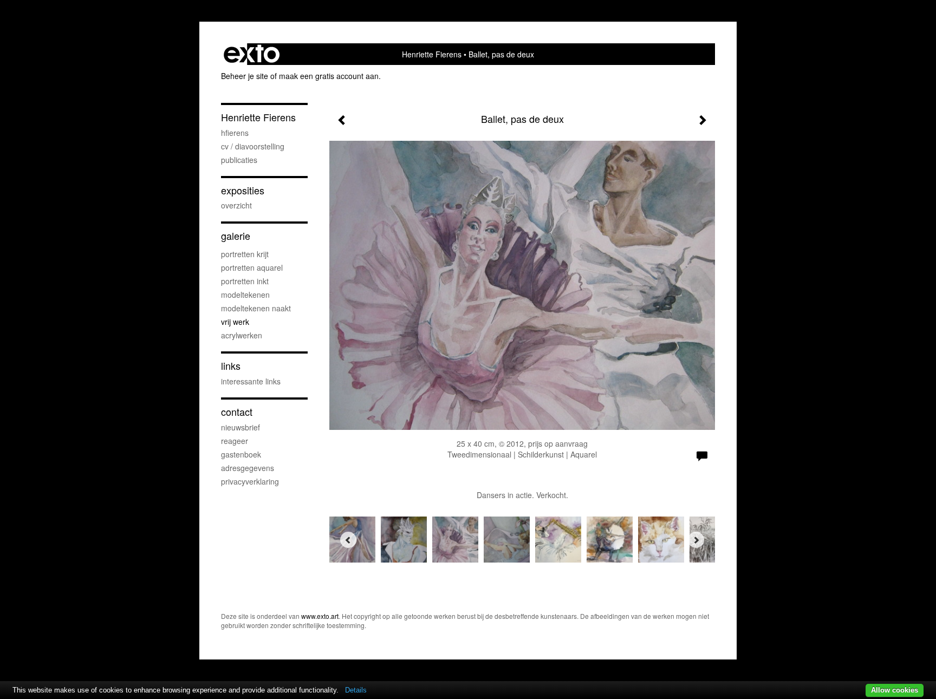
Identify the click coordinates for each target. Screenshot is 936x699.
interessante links (251, 381)
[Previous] (348, 540)
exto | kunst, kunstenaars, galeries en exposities (251, 54)
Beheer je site (244, 75)
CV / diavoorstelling (252, 146)
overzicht (236, 205)
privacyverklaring (250, 481)
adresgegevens (247, 467)
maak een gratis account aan (329, 75)
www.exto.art (320, 615)
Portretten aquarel (252, 267)
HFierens (235, 132)
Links (230, 366)
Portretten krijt (245, 254)
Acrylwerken (241, 335)
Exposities (242, 190)
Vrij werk (235, 321)
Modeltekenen (245, 294)
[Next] (696, 540)
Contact (236, 412)
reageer (234, 440)
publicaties (239, 159)
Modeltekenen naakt (256, 308)
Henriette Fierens (431, 54)
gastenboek (241, 454)
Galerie (235, 236)
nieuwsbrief (240, 427)
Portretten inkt (245, 281)
